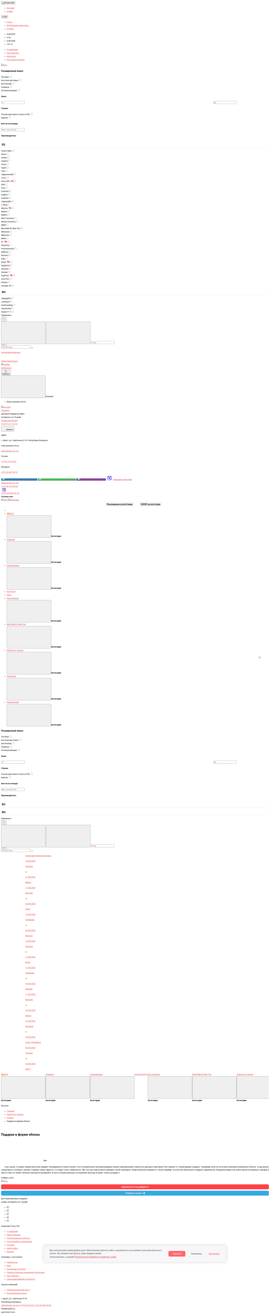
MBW (3, 225)
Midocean (5, 232)
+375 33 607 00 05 (43, 1305)
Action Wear (6, 151)
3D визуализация (9, 90)
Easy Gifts (5, 181)
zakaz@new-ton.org (10, 483)
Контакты (11, 56)
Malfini (4, 215)
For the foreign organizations (19, 1241)
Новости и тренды (15, 650)
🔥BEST (10, 513)
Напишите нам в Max (122, 479)
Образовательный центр (18, 1290)
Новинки (11, 539)
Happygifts (6, 298)
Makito (4, 211)
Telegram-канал (133, 1193)
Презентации (13, 702)
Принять (177, 1253)
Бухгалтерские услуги (17, 1293)
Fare (3, 188)
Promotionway (7, 248)
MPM (3, 238)
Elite (3, 184)
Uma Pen (5, 279)
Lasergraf (5, 302)
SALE (9, 595)
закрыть (7, 428)
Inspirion (5, 198)
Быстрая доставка (10, 80)
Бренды (10, 1252)
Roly (3, 259)
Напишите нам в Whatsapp (64, 479)
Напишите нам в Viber (96, 479)
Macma (4, 208)
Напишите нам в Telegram (25, 479)
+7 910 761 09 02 (26, 1305)
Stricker (4, 272)
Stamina (4, 269)
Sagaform (5, 265)
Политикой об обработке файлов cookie (95, 1257)
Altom (3, 154)
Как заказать (13, 53)
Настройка (214, 1253)
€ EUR (4, 17)
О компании (12, 49)
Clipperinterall (7, 174)
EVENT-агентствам (150, 504)
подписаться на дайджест (135, 1186)
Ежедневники (13, 565)
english (10, 11)
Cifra (3, 171)
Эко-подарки (13, 598)
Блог (9, 1266)
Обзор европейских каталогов (21, 1279)
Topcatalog (6, 308)
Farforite (5, 191)
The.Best (5, 77)
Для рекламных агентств (18, 1238)
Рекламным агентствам (119, 504)
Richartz (4, 255)
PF (2, 242)
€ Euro (9, 22)
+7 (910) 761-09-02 (9, 486)
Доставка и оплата (15, 60)
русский (10, 3)
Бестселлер (6, 84)
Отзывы (10, 1245)
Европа (4, 118)
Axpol (3, 168)
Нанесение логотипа (16, 1269)
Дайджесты (12, 1262)
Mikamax (5, 235)
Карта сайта (12, 1248)
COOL (3, 178)
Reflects (4, 252)
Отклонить (196, 1253)
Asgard (4, 161)
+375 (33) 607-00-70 (10, 493)
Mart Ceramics (7, 218)
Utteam (4, 282)
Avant (3, 164)
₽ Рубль (10, 29)
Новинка (5, 87)
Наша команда (14, 1235)
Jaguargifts (6, 201)
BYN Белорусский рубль (18, 25)
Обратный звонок (9, 361)
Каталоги (11, 591)
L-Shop (4, 205)
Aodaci (4, 157)
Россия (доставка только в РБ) (15, 114)
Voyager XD (6, 286)
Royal (3, 262)
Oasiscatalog (7, 305)
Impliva (4, 195)
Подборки (11, 676)
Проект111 (6, 312)
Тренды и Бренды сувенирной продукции (25, 1272)
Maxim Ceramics (8, 222)
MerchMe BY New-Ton (10, 228)
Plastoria (5, 245)
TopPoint (5, 275)
